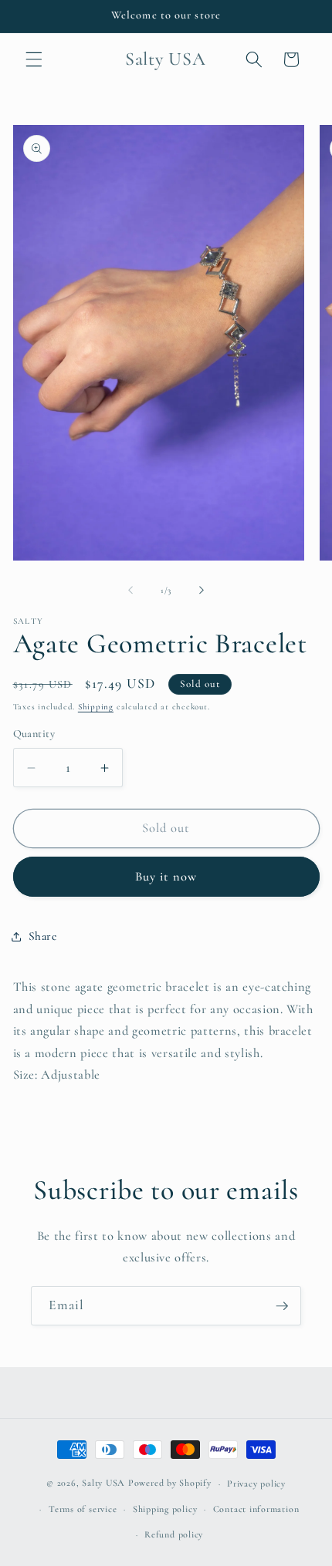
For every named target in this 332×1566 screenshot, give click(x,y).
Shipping (95, 707)
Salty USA (103, 1483)
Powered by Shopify (170, 1483)
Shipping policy (165, 1509)
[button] (34, 59)
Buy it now (166, 876)
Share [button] (43, 936)
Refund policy (173, 1534)
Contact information (256, 1509)
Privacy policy (256, 1483)
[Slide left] (130, 591)
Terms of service (83, 1509)
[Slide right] (202, 591)
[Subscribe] (281, 1306)
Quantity (34, 733)
